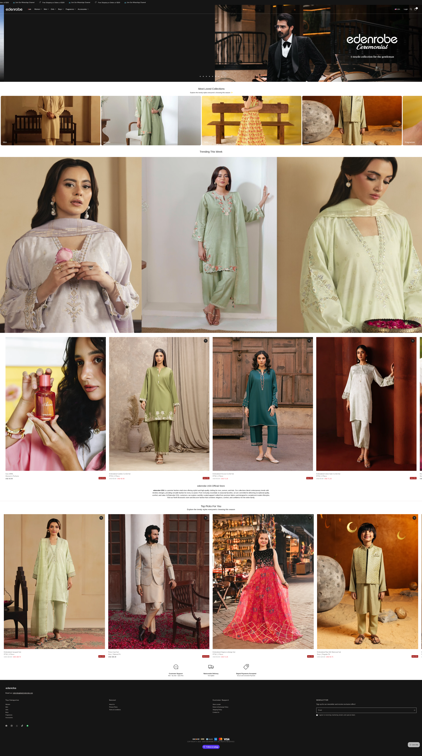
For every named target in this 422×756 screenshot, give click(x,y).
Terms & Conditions (115, 709)
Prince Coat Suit (113, 652)
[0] (415, 9)
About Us (112, 704)
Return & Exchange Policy (220, 707)
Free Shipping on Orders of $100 (56, 2)
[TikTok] (23, 725)
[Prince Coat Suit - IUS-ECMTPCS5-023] (158, 581)
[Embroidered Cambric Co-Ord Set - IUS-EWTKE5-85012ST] (159, 404)
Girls (52, 9)
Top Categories (12, 700)
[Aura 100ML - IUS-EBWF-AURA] (55, 404)
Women (37, 9)
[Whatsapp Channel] (29, 725)
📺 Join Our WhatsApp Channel (26, 2)
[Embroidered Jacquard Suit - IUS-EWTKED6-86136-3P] (54, 581)
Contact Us (216, 712)
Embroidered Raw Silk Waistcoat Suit (329, 652)
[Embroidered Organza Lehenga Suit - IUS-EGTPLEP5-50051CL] (263, 581)
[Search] (411, 9)
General (112, 700)
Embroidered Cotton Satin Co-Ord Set (328, 474)
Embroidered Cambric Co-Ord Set (119, 474)
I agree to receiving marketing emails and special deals (337, 715)
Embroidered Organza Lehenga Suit (224, 652)
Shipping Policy (217, 709)
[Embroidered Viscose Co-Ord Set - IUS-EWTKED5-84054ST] (263, 404)
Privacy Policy (113, 707)
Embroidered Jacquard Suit (12, 652)
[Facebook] (7, 725)
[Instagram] (13, 725)
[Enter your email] (414, 710)
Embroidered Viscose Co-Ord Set (223, 474)
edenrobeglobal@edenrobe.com (23, 693)
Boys (60, 9)
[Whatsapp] (18, 725)
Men (45, 9)
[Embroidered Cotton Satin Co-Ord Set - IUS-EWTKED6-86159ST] (366, 404)
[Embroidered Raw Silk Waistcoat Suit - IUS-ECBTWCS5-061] (367, 581)
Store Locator (217, 704)
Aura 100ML (9, 474)
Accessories (82, 9)
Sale (29, 9)
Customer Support (221, 700)
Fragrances (70, 9)
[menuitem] (29, 9)
